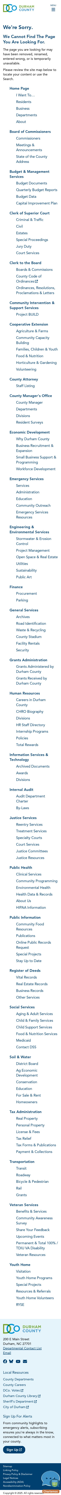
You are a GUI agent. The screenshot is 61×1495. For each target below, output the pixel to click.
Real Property (27, 1119)
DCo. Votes (11, 1390)
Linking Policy (10, 1470)
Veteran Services (24, 1205)
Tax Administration (26, 1112)
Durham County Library (20, 1396)
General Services (24, 610)
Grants (21, 1195)
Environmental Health (33, 888)
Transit (21, 1169)
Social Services (22, 1007)
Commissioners (28, 139)
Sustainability (26, 571)
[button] (51, 1483)
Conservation (26, 1082)
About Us (23, 901)
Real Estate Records (31, 984)
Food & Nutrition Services (36, 1034)
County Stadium (29, 637)
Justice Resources (30, 858)
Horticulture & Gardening (36, 363)
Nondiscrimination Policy (16, 1486)
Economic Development (30, 432)
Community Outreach (33, 506)
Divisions (23, 416)
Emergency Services (27, 479)
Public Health (21, 868)
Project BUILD (27, 315)
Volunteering (26, 370)
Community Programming (36, 881)
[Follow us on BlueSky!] (12, 1362)
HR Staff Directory (30, 725)
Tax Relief (23, 1139)
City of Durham (14, 1407)
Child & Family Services (34, 1021)
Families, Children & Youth (37, 349)
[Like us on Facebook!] (5, 1362)
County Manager (29, 403)
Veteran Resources (30, 1255)
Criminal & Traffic (29, 220)
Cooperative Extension (29, 325)
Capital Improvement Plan (36, 203)
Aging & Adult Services (34, 1014)
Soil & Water (20, 1057)
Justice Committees (32, 851)
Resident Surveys (29, 423)
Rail (19, 1188)
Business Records (29, 991)
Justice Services (23, 818)
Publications (25, 936)
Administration (27, 492)
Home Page (19, 89)
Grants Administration (28, 660)
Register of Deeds (25, 971)
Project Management (33, 551)
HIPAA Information (31, 908)
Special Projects (28, 954)
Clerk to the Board (25, 263)
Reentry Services (29, 825)
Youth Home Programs (34, 1278)
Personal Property (30, 1125)
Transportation (22, 1162)
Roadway (23, 1175)
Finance (16, 587)
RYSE (20, 1305)
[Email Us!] (25, 1362)
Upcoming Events (30, 1237)
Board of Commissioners (30, 132)
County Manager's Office (31, 396)
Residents (23, 102)
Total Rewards (27, 745)
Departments (26, 115)
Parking (22, 600)
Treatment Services (31, 831)
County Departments (19, 1379)
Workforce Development (35, 469)
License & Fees (28, 1132)
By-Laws (22, 808)
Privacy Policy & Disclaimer (17, 1474)
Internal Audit (21, 790)
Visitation (23, 1272)
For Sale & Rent (28, 1096)
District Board (27, 1064)
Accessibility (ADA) (13, 1482)
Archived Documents (32, 767)
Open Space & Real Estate (37, 557)
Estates (21, 233)
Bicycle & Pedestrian (32, 1182)
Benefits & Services (31, 1212)
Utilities (22, 564)
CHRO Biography (29, 712)
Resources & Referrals (33, 1291)
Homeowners (26, 1102)
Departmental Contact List (22, 1348)
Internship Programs (32, 732)
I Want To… (25, 95)
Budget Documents (31, 183)
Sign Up (12, 1450)
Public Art (24, 577)
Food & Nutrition (29, 356)
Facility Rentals (28, 644)
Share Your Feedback (33, 1230)
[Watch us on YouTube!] (18, 1362)
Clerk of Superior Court (30, 213)
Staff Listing (25, 386)
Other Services (28, 998)
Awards (22, 773)
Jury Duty (24, 247)
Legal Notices (10, 1478)
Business (22, 109)
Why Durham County (32, 439)
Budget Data (26, 197)
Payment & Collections (34, 1152)
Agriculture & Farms (32, 331)
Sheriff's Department (18, 1401)
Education (24, 499)
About (21, 122)
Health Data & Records (34, 895)
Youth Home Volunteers (35, 1298)
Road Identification (31, 624)
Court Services (27, 253)
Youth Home (20, 1265)
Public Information (25, 918)
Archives (23, 617)
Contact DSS (26, 1047)
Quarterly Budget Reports (36, 190)
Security (22, 650)
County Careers (14, 1385)
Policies (22, 738)
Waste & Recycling (31, 630)
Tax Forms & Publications (36, 1145)
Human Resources (25, 693)
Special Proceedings (32, 240)
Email (7, 1353)
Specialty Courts (29, 838)
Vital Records (26, 977)
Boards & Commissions (34, 270)
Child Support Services (34, 1027)
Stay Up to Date (28, 961)
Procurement (26, 594)
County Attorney (24, 379)
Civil (19, 227)
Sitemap (7, 1466)
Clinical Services (28, 874)
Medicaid (23, 1041)
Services (22, 486)
